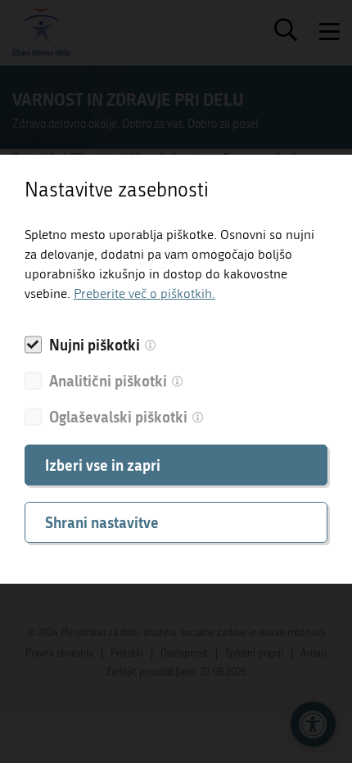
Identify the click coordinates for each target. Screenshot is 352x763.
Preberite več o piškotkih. (144, 293)
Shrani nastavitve (102, 522)
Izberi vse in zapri (102, 465)
